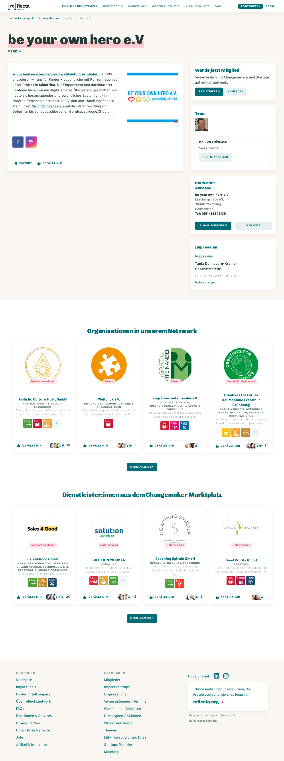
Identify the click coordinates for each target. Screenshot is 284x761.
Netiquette (195, 715)
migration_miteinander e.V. (175, 398)
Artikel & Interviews (32, 745)
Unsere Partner (28, 723)
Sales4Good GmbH (42, 559)
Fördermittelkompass (33, 694)
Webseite (253, 225)
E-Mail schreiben (213, 225)
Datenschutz (229, 715)
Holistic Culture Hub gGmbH (43, 399)
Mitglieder (112, 680)
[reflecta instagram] (226, 676)
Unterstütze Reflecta (33, 730)
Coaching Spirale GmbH (175, 559)
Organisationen (116, 694)
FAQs (20, 709)
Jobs (20, 737)
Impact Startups (117, 687)
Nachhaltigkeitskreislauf (51, 106)
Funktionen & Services (34, 716)
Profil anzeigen (215, 157)
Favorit (25, 163)
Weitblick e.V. (109, 399)
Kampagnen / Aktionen (122, 716)
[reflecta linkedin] (216, 676)
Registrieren (250, 6)
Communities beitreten (122, 709)
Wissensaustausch (118, 723)
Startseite (24, 680)
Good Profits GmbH (241, 560)
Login (270, 6)
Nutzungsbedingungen (203, 721)
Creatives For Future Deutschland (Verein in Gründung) (241, 400)
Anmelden (236, 91)
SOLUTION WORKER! (108, 560)
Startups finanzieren (120, 745)
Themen (110, 730)
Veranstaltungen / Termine (125, 701)
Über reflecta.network (33, 701)
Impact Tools (26, 687)
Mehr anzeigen (205, 282)
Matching (111, 752)
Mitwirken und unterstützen (126, 737)
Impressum (204, 256)
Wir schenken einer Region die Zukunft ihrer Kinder (55, 74)
